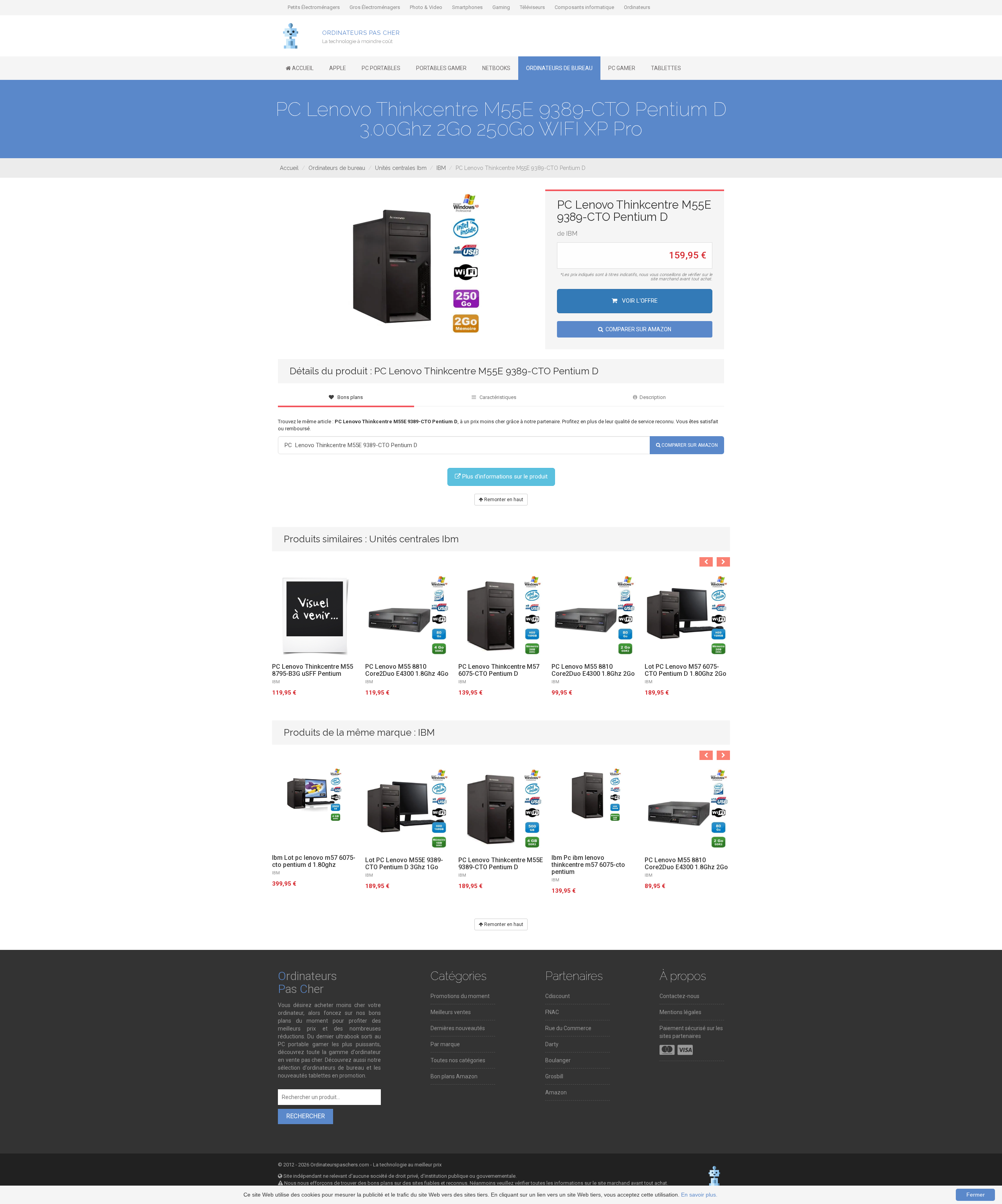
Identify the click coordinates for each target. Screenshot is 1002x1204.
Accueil (289, 168)
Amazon (556, 1092)
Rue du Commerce (568, 1028)
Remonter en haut (503, 499)
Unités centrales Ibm (401, 168)
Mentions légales (680, 1012)
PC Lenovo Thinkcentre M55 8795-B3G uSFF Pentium (312, 670)
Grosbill (554, 1076)
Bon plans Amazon (454, 1076)
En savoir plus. (699, 1194)
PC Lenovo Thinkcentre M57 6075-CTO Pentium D (498, 670)
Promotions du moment (460, 996)
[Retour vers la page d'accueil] (290, 35)
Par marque (445, 1044)
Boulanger (558, 1060)
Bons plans (348, 397)
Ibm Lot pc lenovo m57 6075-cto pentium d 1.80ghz (313, 861)
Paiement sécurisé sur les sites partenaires (691, 1032)
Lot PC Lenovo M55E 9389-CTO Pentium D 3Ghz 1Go (404, 864)
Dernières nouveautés (458, 1028)
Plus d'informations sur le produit (504, 476)
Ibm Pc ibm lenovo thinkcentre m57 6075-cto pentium (588, 864)
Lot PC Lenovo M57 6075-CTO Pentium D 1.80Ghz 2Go (685, 670)
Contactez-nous (679, 996)
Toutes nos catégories (458, 1060)
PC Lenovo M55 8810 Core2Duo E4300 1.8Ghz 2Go (593, 670)
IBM (441, 168)
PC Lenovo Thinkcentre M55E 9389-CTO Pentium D (500, 864)
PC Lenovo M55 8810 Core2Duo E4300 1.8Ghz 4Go (407, 670)
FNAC (552, 1012)
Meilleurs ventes (451, 1012)
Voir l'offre (639, 300)
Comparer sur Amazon (637, 329)
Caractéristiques (496, 397)
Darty (552, 1044)
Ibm (276, 872)
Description (651, 397)
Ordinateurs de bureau (336, 168)
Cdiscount (557, 996)
